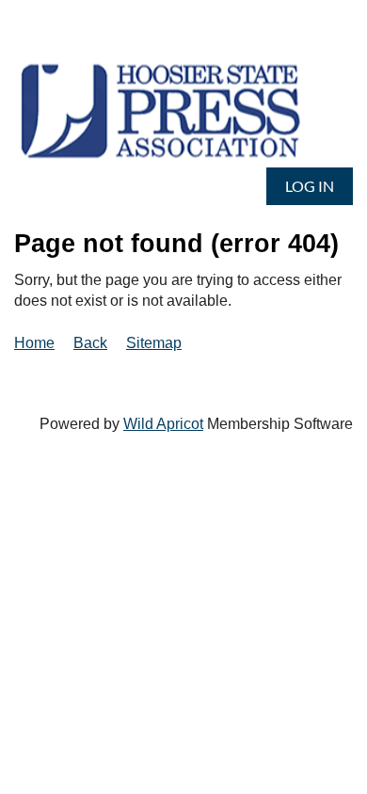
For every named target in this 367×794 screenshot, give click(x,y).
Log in (309, 186)
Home (34, 343)
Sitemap (154, 343)
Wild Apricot (163, 424)
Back (90, 343)
